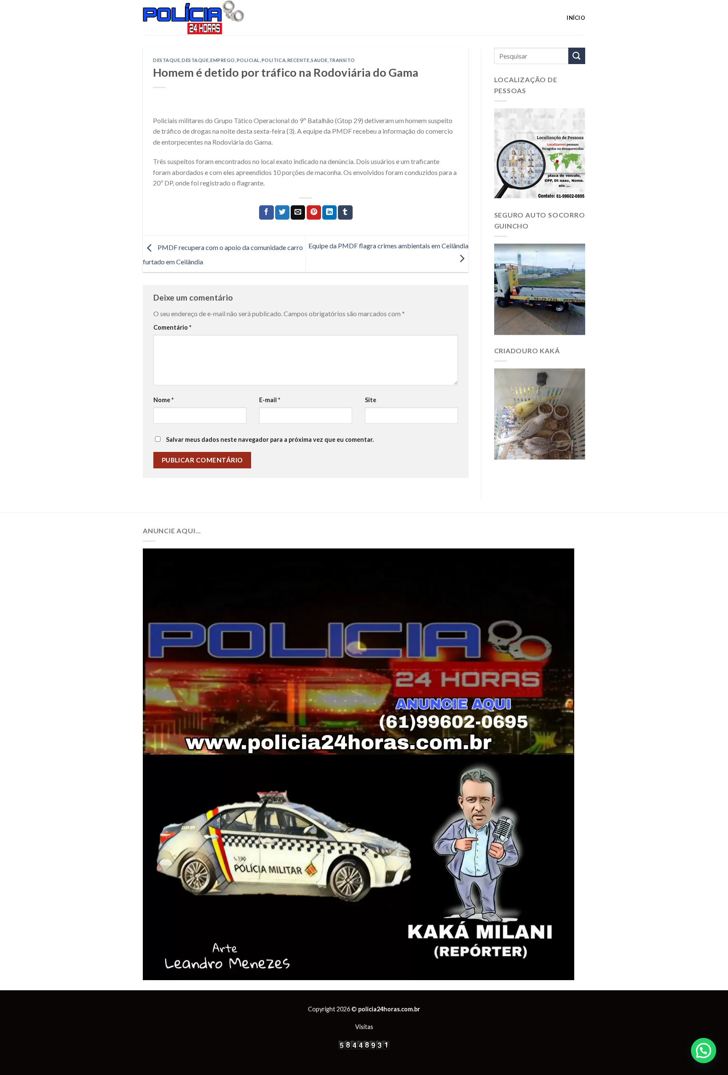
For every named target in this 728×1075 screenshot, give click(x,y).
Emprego (222, 60)
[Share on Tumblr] (345, 212)
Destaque (166, 60)
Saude (319, 60)
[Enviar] (576, 56)
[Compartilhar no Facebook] (266, 212)
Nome (163, 399)
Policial (248, 60)
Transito (342, 60)
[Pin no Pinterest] (314, 212)
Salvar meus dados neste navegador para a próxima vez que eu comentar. (270, 439)
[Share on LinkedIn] (329, 212)
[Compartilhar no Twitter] (282, 212)
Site (370, 399)
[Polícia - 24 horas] (208, 17)
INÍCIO (576, 17)
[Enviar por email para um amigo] (298, 212)
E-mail (269, 399)
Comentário (172, 327)
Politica (274, 60)
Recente (298, 60)
